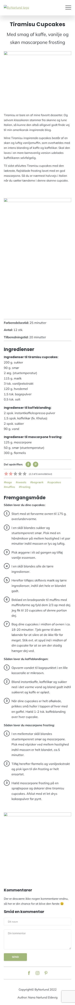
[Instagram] (37, 973)
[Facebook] (29, 973)
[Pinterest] (46, 973)
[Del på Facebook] (28, 464)
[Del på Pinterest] (35, 464)
